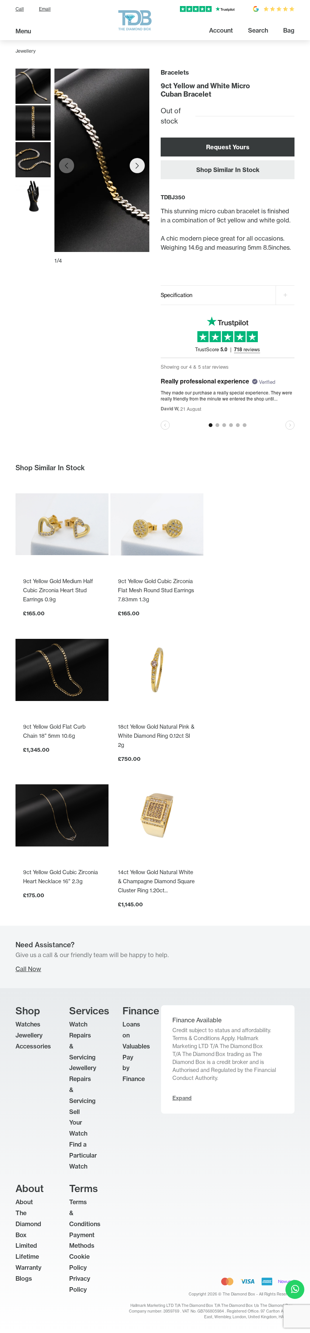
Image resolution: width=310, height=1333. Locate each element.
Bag (288, 30)
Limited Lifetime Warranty (29, 1256)
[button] (137, 165)
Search (258, 30)
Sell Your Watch (78, 1122)
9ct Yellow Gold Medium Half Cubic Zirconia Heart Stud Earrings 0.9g (58, 590)
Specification (176, 295)
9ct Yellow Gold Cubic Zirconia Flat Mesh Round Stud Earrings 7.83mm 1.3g (156, 590)
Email (45, 9)
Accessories (33, 1046)
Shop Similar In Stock (227, 170)
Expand (182, 1098)
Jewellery (26, 51)
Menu (23, 31)
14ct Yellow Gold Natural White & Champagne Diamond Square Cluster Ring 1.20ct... (156, 881)
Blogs (24, 1278)
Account (221, 30)
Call (20, 9)
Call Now (28, 969)
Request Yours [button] (228, 147)
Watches (28, 1024)
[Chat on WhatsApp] (294, 1289)
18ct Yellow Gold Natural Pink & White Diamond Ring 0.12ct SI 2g (156, 735)
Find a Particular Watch (83, 1155)
